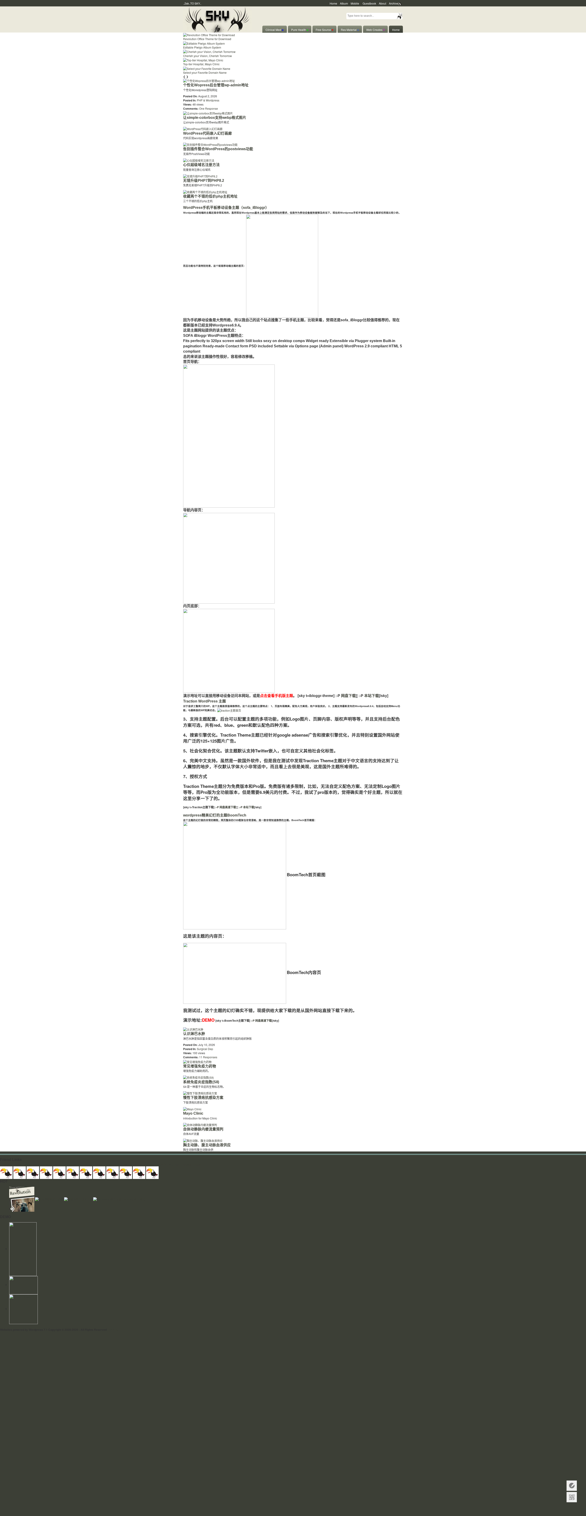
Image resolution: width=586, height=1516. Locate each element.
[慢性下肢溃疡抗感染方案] (200, 1093)
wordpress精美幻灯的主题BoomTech (214, 815)
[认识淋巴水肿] (193, 1029)
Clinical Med (275, 30)
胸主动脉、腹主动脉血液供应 (207, 1145)
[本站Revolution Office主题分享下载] (22, 1199)
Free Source (324, 30)
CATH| (66, 1164)
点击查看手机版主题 (276, 696)
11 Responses (208, 1057)
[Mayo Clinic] (192, 1108)
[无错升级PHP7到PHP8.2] (200, 176)
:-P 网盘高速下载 (225, 807)
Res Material (350, 30)
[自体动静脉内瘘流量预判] (200, 1124)
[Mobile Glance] (23, 1309)
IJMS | (19, 1164)
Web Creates (375, 30)
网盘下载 (348, 696)
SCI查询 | (162, 1164)
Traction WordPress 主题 (204, 701)
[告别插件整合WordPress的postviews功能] (210, 144)
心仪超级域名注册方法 (201, 165)
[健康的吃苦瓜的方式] (78, 1199)
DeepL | (199, 1164)
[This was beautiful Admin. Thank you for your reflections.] (112, 1172)
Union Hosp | (31, 1164)
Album (344, 3)
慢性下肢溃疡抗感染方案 (203, 1098)
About (382, 3)
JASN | (99, 1164)
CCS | (108, 1164)
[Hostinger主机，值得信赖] (23, 1249)
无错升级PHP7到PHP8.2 (203, 180)
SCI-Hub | (174, 1164)
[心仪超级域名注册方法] (198, 160)
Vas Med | (46, 1164)
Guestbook (369, 3)
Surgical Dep (205, 1049)
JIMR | (75, 1164)
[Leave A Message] (572, 1486)
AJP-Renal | (87, 1164)
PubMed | (187, 1164)
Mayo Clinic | (148, 1164)
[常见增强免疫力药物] (197, 1061)
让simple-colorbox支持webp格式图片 (214, 118)
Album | (134, 1164)
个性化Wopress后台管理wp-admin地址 (216, 85)
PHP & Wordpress (208, 100)
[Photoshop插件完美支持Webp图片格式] (119, 1199)
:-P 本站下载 (246, 807)
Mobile (355, 3)
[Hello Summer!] (217, 19)
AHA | (10, 1164)
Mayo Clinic (193, 1113)
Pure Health (299, 30)
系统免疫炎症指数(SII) (201, 1082)
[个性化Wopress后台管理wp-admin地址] (209, 80)
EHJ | (3, 1164)
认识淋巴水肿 (194, 1034)
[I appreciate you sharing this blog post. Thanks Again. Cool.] (59, 1172)
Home (333, 3)
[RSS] (23, 1285)
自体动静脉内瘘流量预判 (203, 1129)
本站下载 (371, 696)
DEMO (208, 1020)
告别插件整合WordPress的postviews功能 (218, 149)
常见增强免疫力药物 (199, 1066)
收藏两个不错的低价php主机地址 (210, 196)
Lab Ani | (123, 1164)
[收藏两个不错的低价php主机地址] (205, 191)
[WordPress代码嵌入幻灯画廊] (202, 128)
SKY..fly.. (114, 1330)
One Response (208, 108)
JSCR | (57, 1164)
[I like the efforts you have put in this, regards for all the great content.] (99, 1172)
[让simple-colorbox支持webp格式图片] (208, 112)
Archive (393, 3)
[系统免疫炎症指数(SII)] (198, 1077)
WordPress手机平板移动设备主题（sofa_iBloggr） (226, 208)
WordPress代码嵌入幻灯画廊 (207, 133)
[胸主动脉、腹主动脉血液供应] (202, 1140)
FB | (114, 1164)
